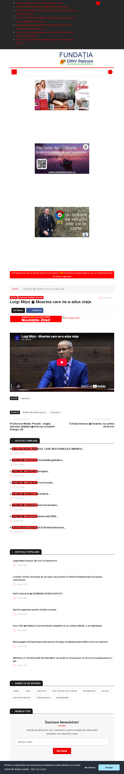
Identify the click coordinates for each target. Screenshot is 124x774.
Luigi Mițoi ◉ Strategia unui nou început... (34, 505)
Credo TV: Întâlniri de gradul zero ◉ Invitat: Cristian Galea (42, 6)
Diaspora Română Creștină (31, 297)
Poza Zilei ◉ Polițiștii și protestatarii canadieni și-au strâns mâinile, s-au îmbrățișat (57, 626)
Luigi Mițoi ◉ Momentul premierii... (30, 494)
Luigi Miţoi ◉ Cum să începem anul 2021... (34, 516)
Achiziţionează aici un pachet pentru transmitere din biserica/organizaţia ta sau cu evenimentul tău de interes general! (62, 274)
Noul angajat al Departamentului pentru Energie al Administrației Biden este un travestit (60, 642)
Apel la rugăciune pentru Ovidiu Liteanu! (34, 609)
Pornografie (43, 697)
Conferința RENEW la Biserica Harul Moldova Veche (39, 3)
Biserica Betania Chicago (34, 412)
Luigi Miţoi (25, 398)
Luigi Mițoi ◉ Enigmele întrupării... (29, 471)
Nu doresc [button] (90, 767)
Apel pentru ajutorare (64, 691)
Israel (16, 691)
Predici (14, 297)
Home (15, 288)
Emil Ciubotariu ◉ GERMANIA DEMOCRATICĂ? (38, 593)
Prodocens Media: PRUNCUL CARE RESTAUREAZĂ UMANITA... (47, 449)
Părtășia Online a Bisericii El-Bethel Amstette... (38, 527)
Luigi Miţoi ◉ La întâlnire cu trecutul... (32, 482)
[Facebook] (98, 3)
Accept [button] (109, 767)
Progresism (89, 691)
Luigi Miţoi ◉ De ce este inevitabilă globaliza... (36, 460)
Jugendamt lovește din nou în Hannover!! (35, 561)
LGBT (28, 691)
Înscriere (62, 751)
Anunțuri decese (22, 697)
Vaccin (105, 691)
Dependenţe (62, 697)
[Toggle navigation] (14, 71)
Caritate (41, 691)
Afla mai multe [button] (38, 769)
